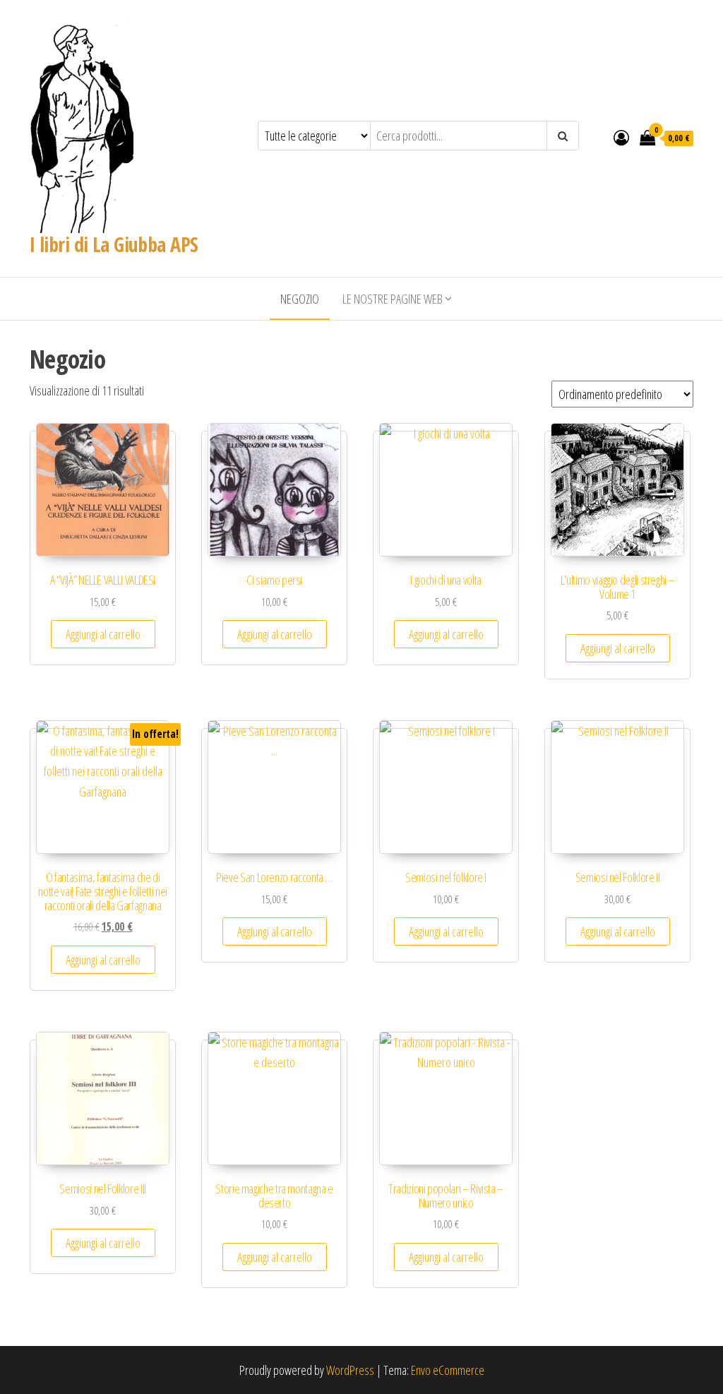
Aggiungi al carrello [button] (103, 634)
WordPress (350, 1370)
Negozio (299, 298)
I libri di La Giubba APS (114, 244)
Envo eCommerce (447, 1370)
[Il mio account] (621, 137)
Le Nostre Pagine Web (392, 298)
